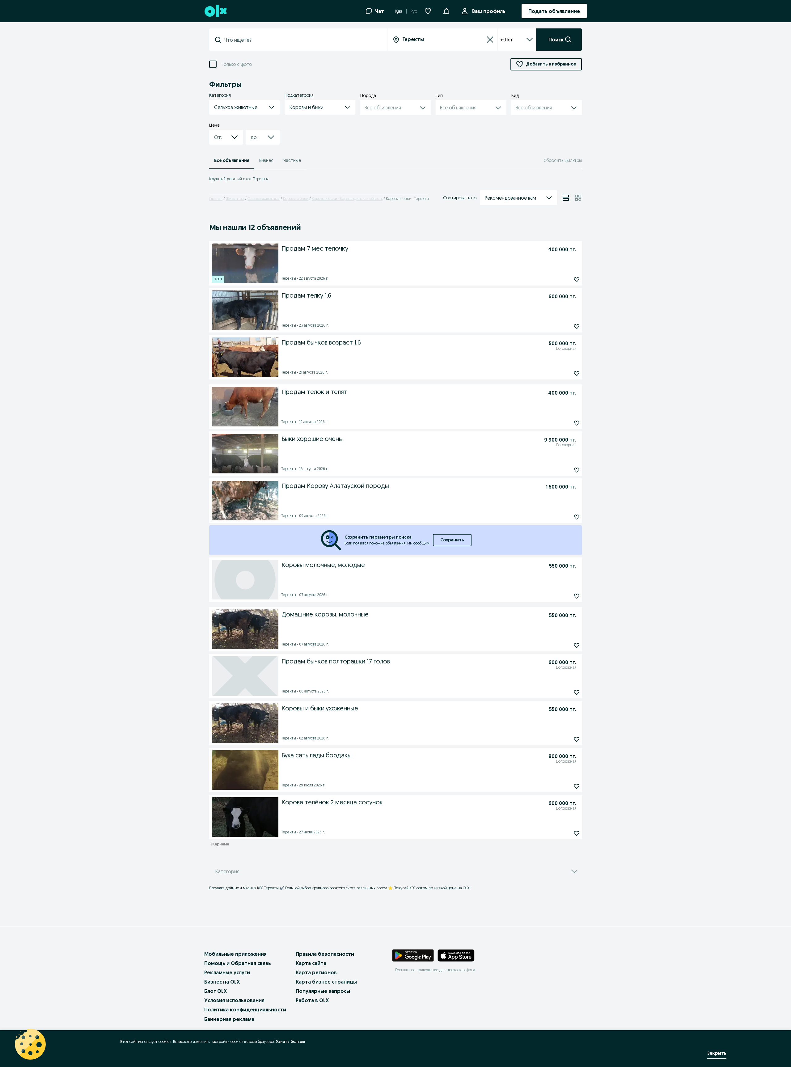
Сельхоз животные (263, 198)
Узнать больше (290, 1041)
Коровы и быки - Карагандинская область (347, 198)
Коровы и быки (295, 198)
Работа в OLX (312, 1000)
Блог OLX (215, 991)
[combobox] (301, 40)
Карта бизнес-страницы (326, 982)
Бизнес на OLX (222, 982)
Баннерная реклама (229, 1019)
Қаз (398, 11)
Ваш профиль (488, 11)
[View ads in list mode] (565, 197)
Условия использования (234, 1000)
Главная (215, 198)
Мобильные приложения (235, 954)
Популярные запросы (323, 991)
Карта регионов (316, 972)
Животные (235, 198)
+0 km (507, 39)
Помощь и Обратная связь (237, 963)
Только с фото (237, 64)
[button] (446, 10)
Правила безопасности (325, 954)
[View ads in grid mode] (578, 197)
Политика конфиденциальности (245, 1009)
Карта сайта (311, 963)
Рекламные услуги (227, 972)
